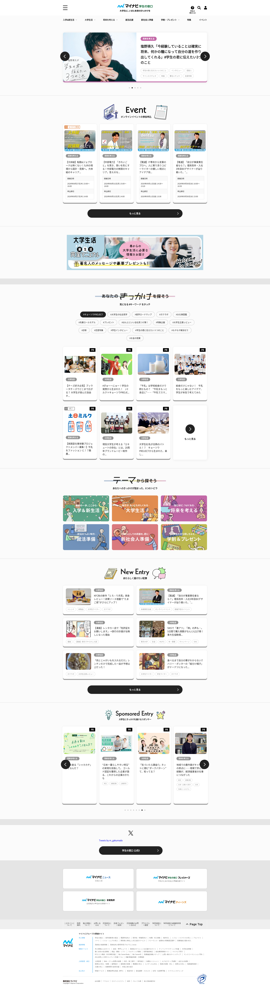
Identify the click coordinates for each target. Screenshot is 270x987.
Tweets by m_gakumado (111, 840)
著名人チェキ (175, 76)
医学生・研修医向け (140, 938)
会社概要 (97, 981)
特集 (189, 20)
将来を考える (109, 20)
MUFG (161, 642)
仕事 (159, 784)
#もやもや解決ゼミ (180, 330)
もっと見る (135, 213)
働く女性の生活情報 (102, 951)
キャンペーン (184, 642)
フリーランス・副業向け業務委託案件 (161, 940)
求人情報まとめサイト (102, 949)
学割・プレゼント (169, 20)
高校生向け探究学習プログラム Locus (123, 944)
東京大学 (144, 642)
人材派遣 (98, 961)
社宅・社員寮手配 (159, 971)
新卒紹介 (141, 961)
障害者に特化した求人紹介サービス (133, 940)
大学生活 (89, 20)
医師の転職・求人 (166, 964)
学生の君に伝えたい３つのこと (154, 70)
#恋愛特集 (98, 330)
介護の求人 (99, 967)
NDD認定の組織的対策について (172, 924)
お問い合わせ (97, 924)
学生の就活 (99, 938)
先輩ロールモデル (146, 789)
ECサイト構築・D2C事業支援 (105, 954)
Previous (65, 56)
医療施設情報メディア (152, 954)
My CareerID (136, 954)
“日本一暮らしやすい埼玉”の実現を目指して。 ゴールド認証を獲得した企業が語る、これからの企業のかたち (79, 771)
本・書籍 (171, 642)
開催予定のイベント (182, 609)
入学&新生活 (68, 20)
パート (97, 940)
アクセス (106, 981)
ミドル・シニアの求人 (110, 940)
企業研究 (86, 783)
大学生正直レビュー (86, 674)
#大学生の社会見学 (118, 314)
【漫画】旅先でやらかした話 (86, 642)
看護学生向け (125, 938)
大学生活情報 (186, 949)
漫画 (69, 642)
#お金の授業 (135, 338)
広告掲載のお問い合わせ (133, 924)
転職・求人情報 (154, 938)
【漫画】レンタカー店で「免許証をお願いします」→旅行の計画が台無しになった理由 (112, 631)
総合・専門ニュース (120, 949)
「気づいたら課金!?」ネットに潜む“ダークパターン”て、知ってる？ (115, 768)
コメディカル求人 (151, 964)
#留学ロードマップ (143, 314)
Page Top (196, 924)
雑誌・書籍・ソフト (119, 951)
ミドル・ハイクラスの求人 (181, 938)
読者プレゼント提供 (119, 924)
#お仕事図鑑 (181, 314)
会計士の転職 (183, 961)
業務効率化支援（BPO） (115, 971)
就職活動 (76, 783)
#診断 (84, 330)
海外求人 (166, 938)
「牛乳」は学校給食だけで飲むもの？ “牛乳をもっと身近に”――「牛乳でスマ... (153, 389)
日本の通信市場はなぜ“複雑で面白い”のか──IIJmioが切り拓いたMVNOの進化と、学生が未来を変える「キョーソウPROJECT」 (190, 771)
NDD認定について (156, 924)
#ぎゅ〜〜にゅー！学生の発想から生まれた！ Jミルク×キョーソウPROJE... (116, 389)
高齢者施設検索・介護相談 (135, 957)
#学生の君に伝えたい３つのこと (149, 330)
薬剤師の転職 (125, 964)
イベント (203, 20)
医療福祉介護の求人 (184, 940)
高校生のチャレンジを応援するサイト (143, 949)
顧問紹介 (115, 964)
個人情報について (87, 924)
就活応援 (129, 20)
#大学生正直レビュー (182, 322)
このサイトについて (69, 924)
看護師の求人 (137, 964)
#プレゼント (108, 322)
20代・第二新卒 (129, 961)
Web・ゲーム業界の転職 (112, 961)
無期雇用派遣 (192, 964)
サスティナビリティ (118, 981)
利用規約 (78, 924)
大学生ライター (94, 609)
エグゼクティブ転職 (169, 961)
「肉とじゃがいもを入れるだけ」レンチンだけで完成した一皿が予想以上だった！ (112, 663)
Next (205, 56)
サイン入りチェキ (149, 76)
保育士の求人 (179, 964)
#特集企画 (160, 322)
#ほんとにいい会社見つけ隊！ (135, 322)
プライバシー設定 (145, 924)
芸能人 (189, 70)
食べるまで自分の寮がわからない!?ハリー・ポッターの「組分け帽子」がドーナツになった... (185, 663)
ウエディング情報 (134, 951)
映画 (163, 76)
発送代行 (130, 971)
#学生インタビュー (119, 330)
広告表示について (107, 924)
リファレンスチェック (175, 971)
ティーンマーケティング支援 (169, 949)
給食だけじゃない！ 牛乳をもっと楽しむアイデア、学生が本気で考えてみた (189, 389)
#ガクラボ (163, 314)
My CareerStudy (124, 954)
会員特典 (188, 76)
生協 (153, 642)
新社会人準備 (147, 20)
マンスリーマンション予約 (193, 954)
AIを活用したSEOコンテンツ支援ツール (109, 957)
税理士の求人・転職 (102, 964)
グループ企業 (137, 981)
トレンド (71, 609)
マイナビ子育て (177, 951)
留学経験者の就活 (111, 938)
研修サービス (99, 971)
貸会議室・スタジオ (143, 971)
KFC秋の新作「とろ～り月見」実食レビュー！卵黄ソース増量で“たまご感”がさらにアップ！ (112, 599)
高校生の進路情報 (101, 944)
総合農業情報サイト (163, 951)
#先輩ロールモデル (87, 322)
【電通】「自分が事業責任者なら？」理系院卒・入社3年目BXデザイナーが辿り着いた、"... (185, 599)
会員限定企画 (146, 609)
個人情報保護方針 (149, 981)
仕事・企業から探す (147, 784)
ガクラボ (107, 609)
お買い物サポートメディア (171, 954)
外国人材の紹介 (127, 967)
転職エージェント (153, 961)
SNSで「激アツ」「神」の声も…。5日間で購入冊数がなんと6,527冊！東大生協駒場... (185, 631)
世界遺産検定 (148, 951)
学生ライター (162, 674)
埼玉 (68, 783)
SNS (195, 642)
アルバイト (197, 938)
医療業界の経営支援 (112, 967)
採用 (128, 981)
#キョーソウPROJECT (93, 314)
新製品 (81, 609)
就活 (142, 780)
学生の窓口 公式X (131, 850)
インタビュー (176, 70)
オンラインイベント (162, 609)
